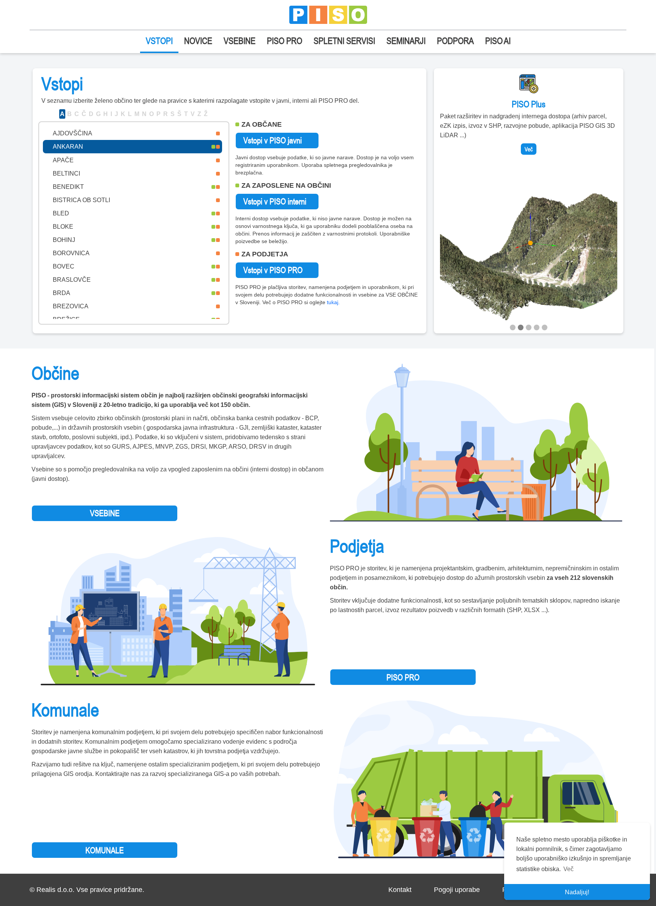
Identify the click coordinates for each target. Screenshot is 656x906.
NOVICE (198, 40)
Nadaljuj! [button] (577, 892)
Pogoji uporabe (457, 889)
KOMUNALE (104, 850)
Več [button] (568, 869)
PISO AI (498, 40)
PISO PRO (284, 40)
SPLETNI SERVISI (344, 40)
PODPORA (455, 40)
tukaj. (333, 302)
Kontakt (400, 889)
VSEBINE (239, 40)
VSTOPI (159, 40)
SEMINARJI (406, 40)
